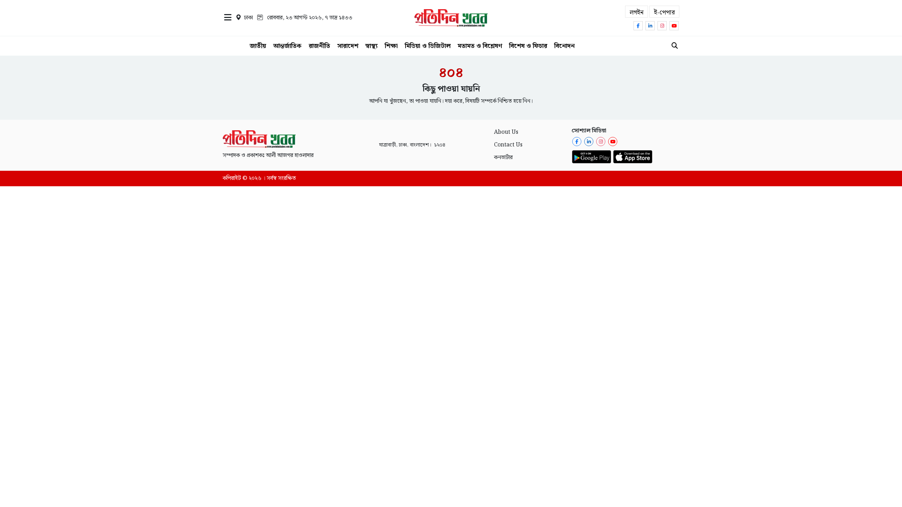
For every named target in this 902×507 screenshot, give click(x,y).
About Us (506, 132)
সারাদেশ (347, 46)
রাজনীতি (319, 46)
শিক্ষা (391, 46)
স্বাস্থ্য (371, 46)
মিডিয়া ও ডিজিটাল (428, 46)
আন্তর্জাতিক (287, 46)
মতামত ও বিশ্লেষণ (480, 46)
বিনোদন (564, 46)
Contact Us (508, 144)
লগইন (636, 12)
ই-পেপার (664, 12)
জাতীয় (258, 46)
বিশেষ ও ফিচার (528, 46)
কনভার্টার (503, 157)
